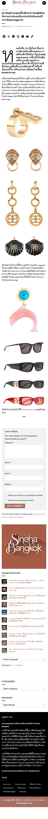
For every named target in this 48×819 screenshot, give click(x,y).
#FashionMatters (35, 788)
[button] (4, 3)
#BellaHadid (22, 791)
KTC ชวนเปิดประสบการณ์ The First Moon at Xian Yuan (26, 589)
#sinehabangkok (9, 791)
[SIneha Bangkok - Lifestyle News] (24, 3)
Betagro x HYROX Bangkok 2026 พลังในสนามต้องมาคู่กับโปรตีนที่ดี (27, 596)
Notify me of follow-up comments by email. (25, 495)
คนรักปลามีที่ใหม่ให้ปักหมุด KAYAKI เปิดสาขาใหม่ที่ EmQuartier (26, 604)
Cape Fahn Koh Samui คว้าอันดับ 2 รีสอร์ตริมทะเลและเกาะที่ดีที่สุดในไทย (26, 612)
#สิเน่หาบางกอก (35, 784)
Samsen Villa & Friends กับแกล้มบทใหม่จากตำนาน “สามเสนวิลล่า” (26, 642)
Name (8, 462)
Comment (9, 442)
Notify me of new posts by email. (21, 500)
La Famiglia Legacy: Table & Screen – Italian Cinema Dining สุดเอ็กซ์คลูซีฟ (26, 581)
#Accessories (7, 784)
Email (8, 473)
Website (8, 484)
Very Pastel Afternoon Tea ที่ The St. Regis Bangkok (26, 650)
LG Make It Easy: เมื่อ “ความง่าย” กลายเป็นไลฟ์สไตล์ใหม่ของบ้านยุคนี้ (27, 635)
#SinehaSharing (8, 788)
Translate (19, 665)
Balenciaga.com (28, 409)
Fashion (5, 10)
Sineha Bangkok (27, 26)
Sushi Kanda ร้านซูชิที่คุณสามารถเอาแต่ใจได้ (26, 626)
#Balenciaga (21, 788)
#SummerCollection (20, 784)
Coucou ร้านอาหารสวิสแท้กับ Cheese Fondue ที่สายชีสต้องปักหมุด (27, 619)
